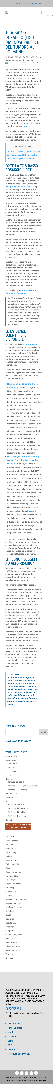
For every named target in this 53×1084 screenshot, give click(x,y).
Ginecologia (10, 888)
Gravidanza (10, 891)
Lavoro (8, 895)
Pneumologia (11, 942)
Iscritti (8, 775)
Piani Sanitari (11, 760)
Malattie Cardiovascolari (16, 899)
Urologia (9, 958)
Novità (8, 915)
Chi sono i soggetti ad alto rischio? (22, 159)
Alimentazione (11, 841)
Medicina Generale (13, 907)
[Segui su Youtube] (26, 1073)
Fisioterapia (10, 880)
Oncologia (9, 927)
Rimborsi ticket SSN (16, 782)
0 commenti (28, 60)
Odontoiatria (10, 923)
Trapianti (9, 954)
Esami (38, 57)
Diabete (8, 856)
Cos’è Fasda (11, 756)
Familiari (11, 767)
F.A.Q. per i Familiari (16, 812)
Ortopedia (9, 931)
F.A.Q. (8, 801)
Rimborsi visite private (17, 790)
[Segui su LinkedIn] (22, 1073)
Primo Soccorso (12, 946)
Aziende (9, 797)
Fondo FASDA (14, 57)
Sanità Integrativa (13, 60)
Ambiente (9, 844)
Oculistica (9, 919)
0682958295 (13, 1009)
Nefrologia (10, 911)
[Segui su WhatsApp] (31, 1073)
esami (31, 511)
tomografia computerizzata (18, 186)
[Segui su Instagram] (36, 1073)
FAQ (10, 1045)
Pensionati (12, 771)
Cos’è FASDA (15, 1023)
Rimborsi (9, 779)
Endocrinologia (12, 864)
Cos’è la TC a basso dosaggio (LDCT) (23, 151)
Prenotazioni (11, 794)
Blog (10, 1041)
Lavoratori (12, 763)
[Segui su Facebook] (17, 1073)
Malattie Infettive (12, 903)
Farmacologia (11, 876)
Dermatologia (11, 852)
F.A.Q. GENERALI (15, 804)
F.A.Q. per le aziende (16, 816)
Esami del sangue (13, 872)
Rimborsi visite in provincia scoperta (23, 786)
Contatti (8, 820)
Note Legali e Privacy (19, 1054)
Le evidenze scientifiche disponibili (22, 155)
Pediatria (9, 938)
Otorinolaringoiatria (13, 934)
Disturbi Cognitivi (12, 860)
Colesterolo (10, 848)
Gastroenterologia (13, 884)
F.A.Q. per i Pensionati (17, 808)
